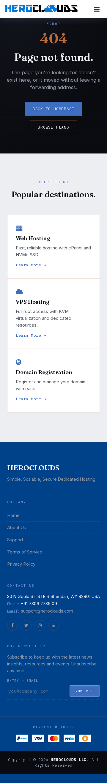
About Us (16, 527)
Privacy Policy (21, 564)
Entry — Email (22, 680)
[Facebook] (12, 625)
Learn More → (31, 265)
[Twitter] (26, 625)
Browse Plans (53, 127)
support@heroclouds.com (47, 610)
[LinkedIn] (53, 625)
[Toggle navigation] (97, 9)
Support (15, 539)
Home (13, 515)
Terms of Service (24, 552)
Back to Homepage (53, 108)
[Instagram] (39, 625)
